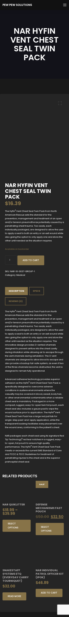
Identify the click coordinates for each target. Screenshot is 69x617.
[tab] (16, 291)
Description (16, 291)
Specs (36, 291)
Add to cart (31, 260)
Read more (14, 596)
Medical (20, 275)
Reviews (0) (16, 301)
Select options (13, 525)
